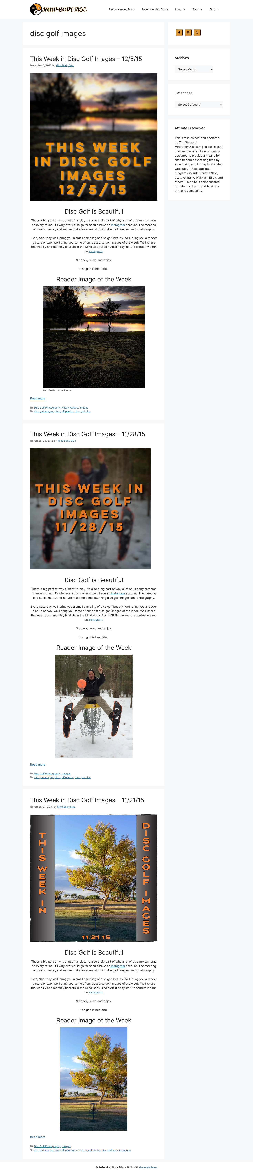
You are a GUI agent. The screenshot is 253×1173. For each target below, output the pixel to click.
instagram (125, 1150)
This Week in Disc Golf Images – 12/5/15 (86, 58)
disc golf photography (68, 1150)
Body (195, 9)
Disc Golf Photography (47, 407)
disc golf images (43, 411)
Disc (212, 9)
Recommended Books (155, 9)
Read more (37, 398)
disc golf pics (83, 411)
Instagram (117, 225)
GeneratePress (148, 1167)
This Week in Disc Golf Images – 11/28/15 (87, 434)
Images (84, 407)
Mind (178, 9)
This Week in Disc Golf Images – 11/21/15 (87, 800)
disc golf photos (64, 411)
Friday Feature (70, 407)
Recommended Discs (122, 9)
